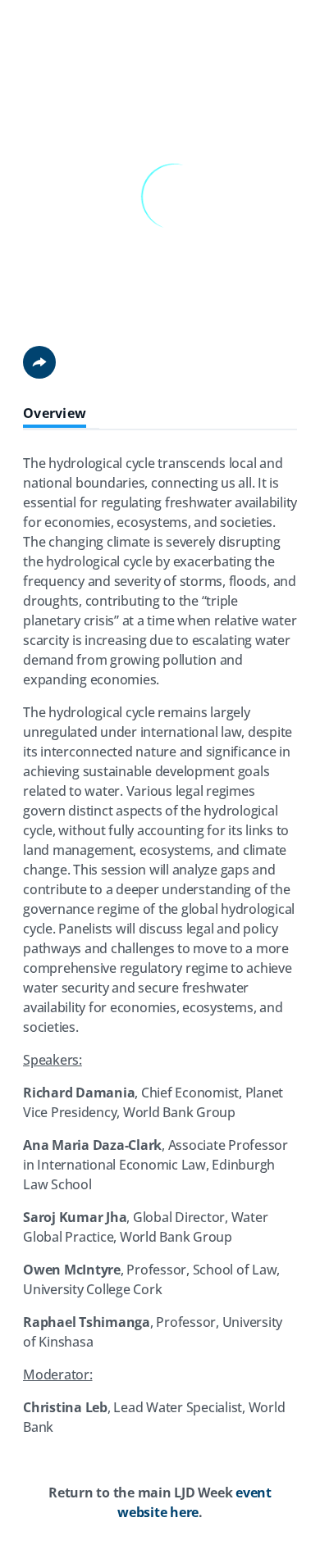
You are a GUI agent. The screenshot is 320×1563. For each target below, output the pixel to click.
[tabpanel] (160, 994)
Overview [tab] (54, 413)
